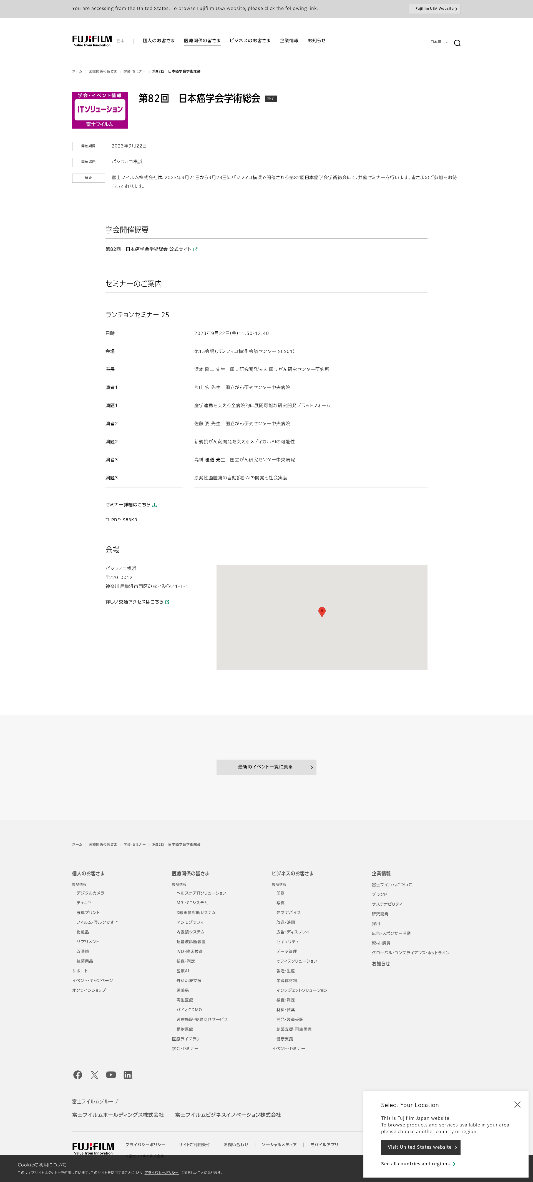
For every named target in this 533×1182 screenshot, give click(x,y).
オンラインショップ (89, 991)
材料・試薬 (285, 1010)
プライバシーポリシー (161, 1173)
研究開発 (380, 914)
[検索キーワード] (457, 43)
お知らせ (381, 964)
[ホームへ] (92, 41)
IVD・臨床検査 (190, 952)
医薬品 (183, 991)
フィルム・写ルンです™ (97, 923)
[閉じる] (517, 1104)
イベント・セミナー (288, 1049)
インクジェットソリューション (302, 991)
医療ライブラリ (186, 1039)
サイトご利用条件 (195, 1145)
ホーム (77, 71)
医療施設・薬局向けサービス (202, 1020)
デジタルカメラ (90, 893)
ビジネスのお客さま (293, 874)
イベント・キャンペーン (92, 981)
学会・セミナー (135, 71)
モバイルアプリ (324, 1145)
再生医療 (185, 1000)
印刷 (280, 893)
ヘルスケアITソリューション (201, 893)
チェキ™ (84, 903)
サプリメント (88, 942)
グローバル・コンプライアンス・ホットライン (411, 953)
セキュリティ (287, 942)
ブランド (379, 895)
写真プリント (88, 913)
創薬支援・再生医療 (294, 1029)
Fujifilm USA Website (435, 9)
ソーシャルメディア (279, 1145)
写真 (280, 903)
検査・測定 (186, 961)
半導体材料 (286, 981)
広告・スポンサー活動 (391, 934)
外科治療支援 (189, 981)
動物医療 (185, 1029)
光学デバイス (288, 913)
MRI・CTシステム (192, 903)
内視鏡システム (191, 932)
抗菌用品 (85, 961)
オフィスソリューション (296, 961)
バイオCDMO (189, 1010)
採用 (376, 924)
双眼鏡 (83, 952)
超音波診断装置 (191, 942)
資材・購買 (381, 943)
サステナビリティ (387, 904)
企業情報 (381, 874)
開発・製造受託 (289, 1020)
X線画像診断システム (196, 913)
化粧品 (83, 932)
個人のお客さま (88, 874)
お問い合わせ (236, 1145)
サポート (80, 971)
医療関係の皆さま (103, 71)
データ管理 (286, 952)
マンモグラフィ (190, 923)
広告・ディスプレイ (293, 932)
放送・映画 (285, 923)
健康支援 (284, 1039)
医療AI (183, 971)
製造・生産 (285, 971)
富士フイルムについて (392, 885)
